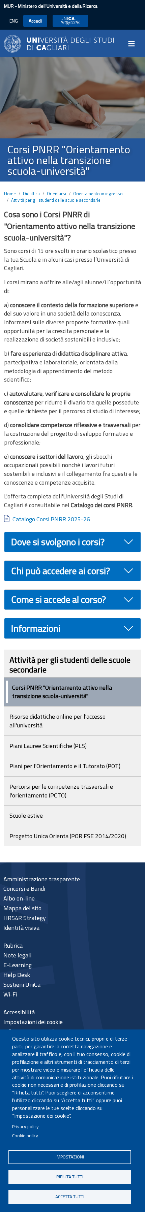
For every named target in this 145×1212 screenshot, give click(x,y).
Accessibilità (19, 1012)
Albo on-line (19, 898)
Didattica (31, 193)
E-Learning (17, 965)
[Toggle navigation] (133, 44)
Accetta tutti (69, 1196)
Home (10, 193)
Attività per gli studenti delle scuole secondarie (55, 200)
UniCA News (70, 20)
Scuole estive (26, 815)
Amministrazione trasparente (41, 879)
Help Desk (16, 974)
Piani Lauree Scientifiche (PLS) (48, 745)
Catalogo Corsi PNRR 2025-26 (51, 519)
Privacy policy (25, 1126)
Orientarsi (56, 193)
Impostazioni (70, 1156)
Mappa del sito (22, 908)
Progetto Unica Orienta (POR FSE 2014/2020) (67, 836)
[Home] (59, 43)
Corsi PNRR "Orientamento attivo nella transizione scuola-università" (62, 692)
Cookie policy (25, 1135)
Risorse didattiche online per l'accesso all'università (57, 721)
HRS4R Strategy (24, 917)
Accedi (35, 20)
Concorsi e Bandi (24, 888)
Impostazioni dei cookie (33, 1021)
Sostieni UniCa (21, 984)
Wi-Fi (10, 994)
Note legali (17, 955)
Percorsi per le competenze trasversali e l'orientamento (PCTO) (61, 791)
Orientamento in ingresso (98, 193)
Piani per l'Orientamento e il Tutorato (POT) (64, 766)
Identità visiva (21, 927)
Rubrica (13, 945)
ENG (13, 20)
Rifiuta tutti (69, 1176)
